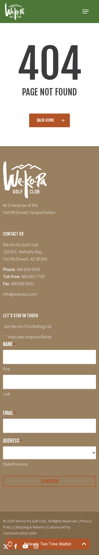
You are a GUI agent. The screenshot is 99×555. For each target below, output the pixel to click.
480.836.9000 (28, 269)
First (6, 369)
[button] (85, 11)
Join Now (49, 481)
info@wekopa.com (20, 294)
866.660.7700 (33, 276)
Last (6, 394)
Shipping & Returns (29, 527)
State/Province (15, 464)
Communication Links (20, 533)
